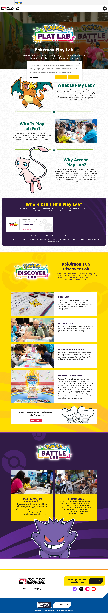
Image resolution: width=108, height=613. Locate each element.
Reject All (61, 77)
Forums (70, 610)
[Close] (80, 63)
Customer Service (61, 610)
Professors (19, 514)
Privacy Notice (49, 610)
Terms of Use (39, 610)
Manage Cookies (34, 77)
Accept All (73, 77)
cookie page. (68, 72)
